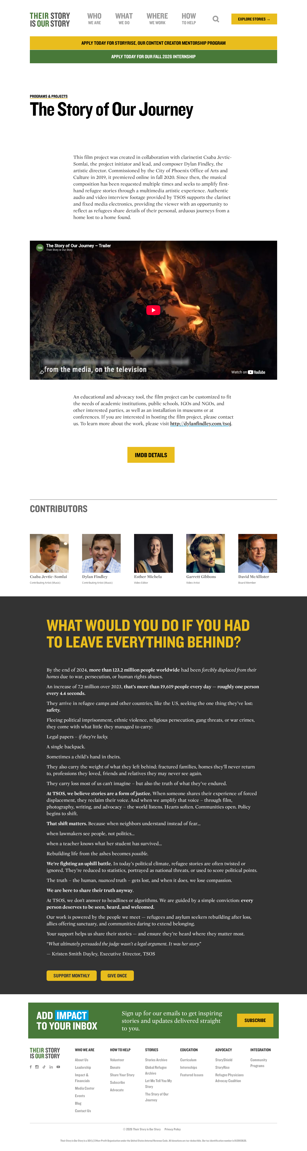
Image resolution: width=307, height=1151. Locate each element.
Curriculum (188, 1059)
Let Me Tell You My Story (158, 1083)
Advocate (117, 1089)
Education (189, 1049)
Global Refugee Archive (156, 1070)
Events (80, 1095)
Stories (151, 1049)
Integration (260, 1049)
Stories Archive (156, 1059)
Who (94, 18)
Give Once (117, 976)
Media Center (84, 1088)
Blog (78, 1103)
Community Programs (258, 1062)
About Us (81, 1059)
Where (157, 18)
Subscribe (117, 1082)
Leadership (83, 1067)
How (189, 18)
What (124, 18)
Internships (188, 1067)
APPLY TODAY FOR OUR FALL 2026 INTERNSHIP (153, 56)
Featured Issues (191, 1074)
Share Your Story (122, 1074)
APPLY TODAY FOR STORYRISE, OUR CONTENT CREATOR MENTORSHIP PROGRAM (153, 43)
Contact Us (83, 1110)
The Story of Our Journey (157, 1097)
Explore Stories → (254, 19)
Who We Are (84, 1049)
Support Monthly (71, 976)
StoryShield (223, 1059)
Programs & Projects (49, 96)
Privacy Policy (173, 1129)
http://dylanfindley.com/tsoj (200, 423)
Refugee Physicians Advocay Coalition (229, 1077)
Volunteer (117, 1059)
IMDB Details (151, 455)
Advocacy (223, 1049)
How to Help (120, 1049)
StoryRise (222, 1067)
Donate (115, 1067)
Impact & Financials (82, 1077)
